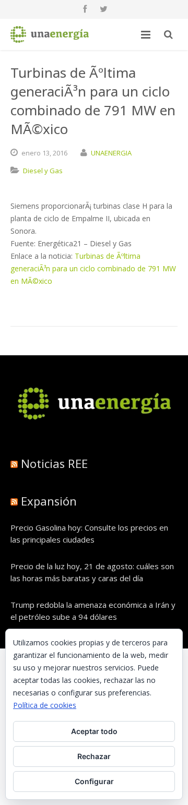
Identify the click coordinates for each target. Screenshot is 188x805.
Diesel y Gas (43, 170)
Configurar (94, 781)
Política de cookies (44, 705)
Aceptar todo (94, 731)
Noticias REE (54, 463)
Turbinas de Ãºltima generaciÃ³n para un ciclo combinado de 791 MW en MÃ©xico (93, 268)
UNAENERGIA (111, 153)
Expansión (49, 501)
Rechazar (94, 756)
